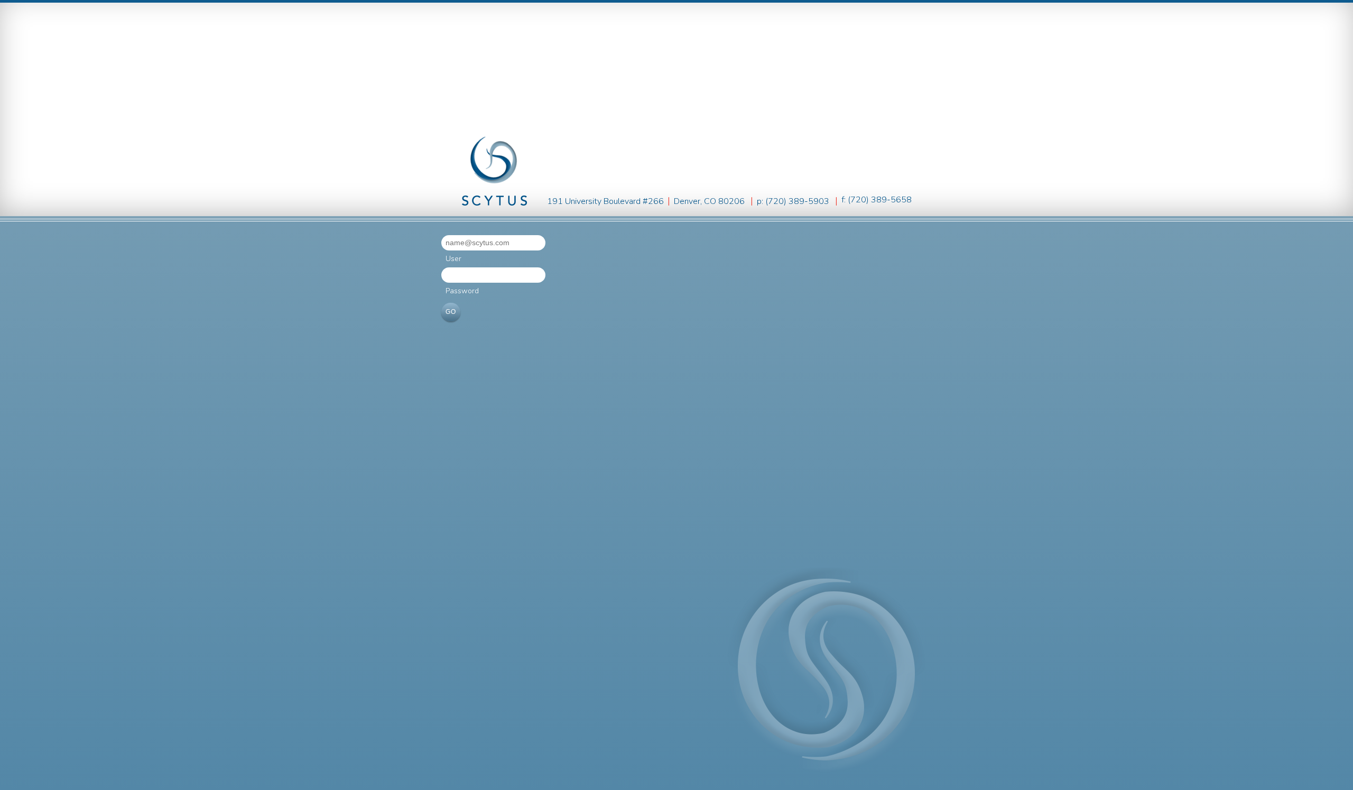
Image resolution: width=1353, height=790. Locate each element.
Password (462, 291)
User (453, 259)
